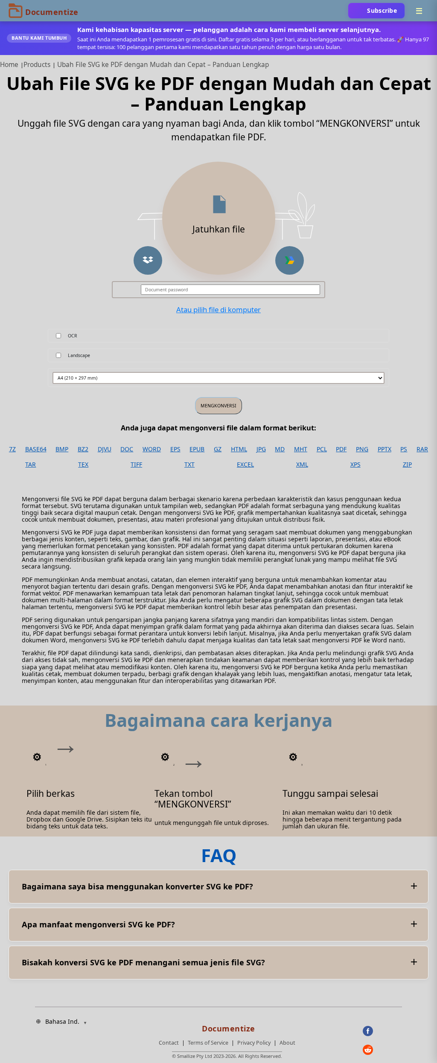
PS (403, 449)
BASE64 (36, 449)
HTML (239, 449)
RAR (422, 449)
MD (280, 449)
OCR (72, 335)
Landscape (79, 355)
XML (302, 464)
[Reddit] (382, 1050)
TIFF (136, 464)
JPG (261, 449)
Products (36, 64)
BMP (61, 449)
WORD (152, 449)
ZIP (407, 464)
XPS (355, 464)
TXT (189, 464)
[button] (148, 260)
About (287, 1042)
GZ (217, 449)
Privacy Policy (254, 1042)
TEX (83, 464)
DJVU (104, 449)
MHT (300, 449)
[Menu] (419, 10)
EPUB (196, 449)
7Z (12, 449)
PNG (362, 449)
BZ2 (83, 449)
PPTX (384, 449)
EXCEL (245, 464)
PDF (341, 449)
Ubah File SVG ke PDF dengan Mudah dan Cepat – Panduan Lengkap (163, 64)
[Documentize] (227, 1025)
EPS (175, 449)
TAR (30, 464)
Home (9, 64)
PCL (322, 449)
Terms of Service (208, 1042)
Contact (169, 1042)
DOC (126, 449)
